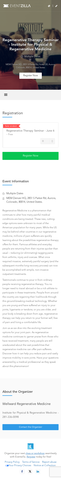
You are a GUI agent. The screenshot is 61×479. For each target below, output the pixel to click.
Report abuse (49, 462)
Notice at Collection (45, 465)
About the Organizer (17, 392)
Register (31, 457)
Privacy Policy (12, 462)
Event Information (15, 181)
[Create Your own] (56, 6)
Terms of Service (31, 462)
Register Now (30, 75)
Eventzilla (17, 5)
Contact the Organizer (30, 427)
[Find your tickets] (49, 6)
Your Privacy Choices (20, 465)
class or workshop (35, 453)
